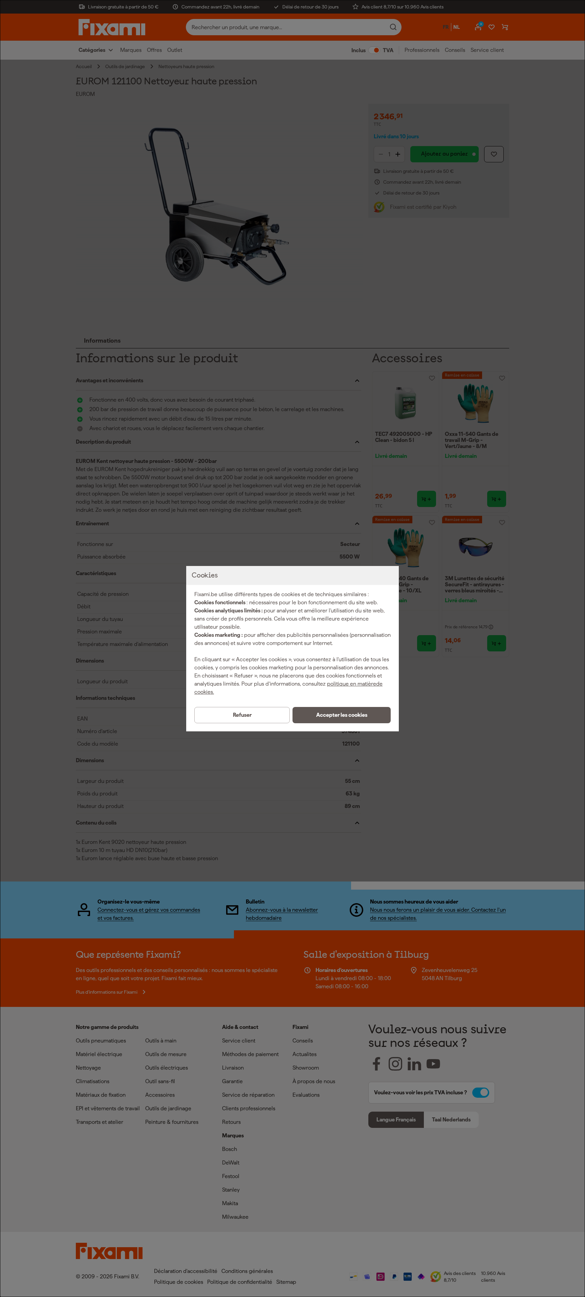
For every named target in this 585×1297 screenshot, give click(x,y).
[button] (341, 715)
